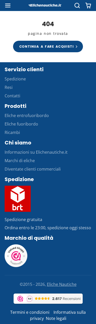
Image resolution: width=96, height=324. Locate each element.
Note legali (56, 318)
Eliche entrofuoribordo (27, 115)
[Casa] (48, 5)
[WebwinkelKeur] (16, 266)
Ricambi (12, 132)
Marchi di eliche (20, 160)
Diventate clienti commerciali (33, 169)
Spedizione (15, 79)
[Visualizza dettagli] (18, 199)
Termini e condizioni (30, 312)
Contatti (12, 96)
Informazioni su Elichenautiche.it (36, 152)
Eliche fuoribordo (21, 124)
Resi (9, 87)
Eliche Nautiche (62, 284)
